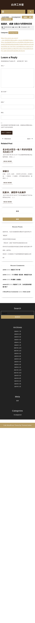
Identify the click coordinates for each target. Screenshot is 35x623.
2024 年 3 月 (17, 386)
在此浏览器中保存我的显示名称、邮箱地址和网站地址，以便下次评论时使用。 (17, 126)
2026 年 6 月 (17, 334)
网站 (2, 112)
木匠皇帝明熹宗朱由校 (9, 239)
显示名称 (4, 91)
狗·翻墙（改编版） (16, 279)
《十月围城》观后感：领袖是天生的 (21, 274)
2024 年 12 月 (17, 370)
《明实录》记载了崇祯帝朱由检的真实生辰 (15, 243)
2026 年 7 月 (17, 331)
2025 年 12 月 (17, 348)
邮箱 (3, 102)
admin (16, 27)
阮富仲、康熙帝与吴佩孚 (14, 192)
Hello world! (26, 291)
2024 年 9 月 (17, 375)
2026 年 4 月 (17, 339)
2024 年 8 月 (17, 378)
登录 (17, 400)
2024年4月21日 (7, 27)
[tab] (3, 12)
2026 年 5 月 (17, 337)
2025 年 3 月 (17, 364)
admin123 (6, 284)
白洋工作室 (17, 4)
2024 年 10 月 (17, 372)
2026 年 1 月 (17, 345)
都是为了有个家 (15, 269)
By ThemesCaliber (25, 425)
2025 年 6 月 (17, 359)
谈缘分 (6, 171)
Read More (8, 161)
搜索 (17, 211)
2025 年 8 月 (17, 356)
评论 (3, 65)
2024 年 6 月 (17, 381)
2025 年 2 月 (17, 367)
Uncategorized (16, 17)
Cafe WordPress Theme (11, 425)
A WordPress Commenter (10, 291)
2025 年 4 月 (17, 361)
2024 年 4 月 (17, 383)
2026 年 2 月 (17, 342)
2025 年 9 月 (17, 353)
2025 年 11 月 (17, 350)
